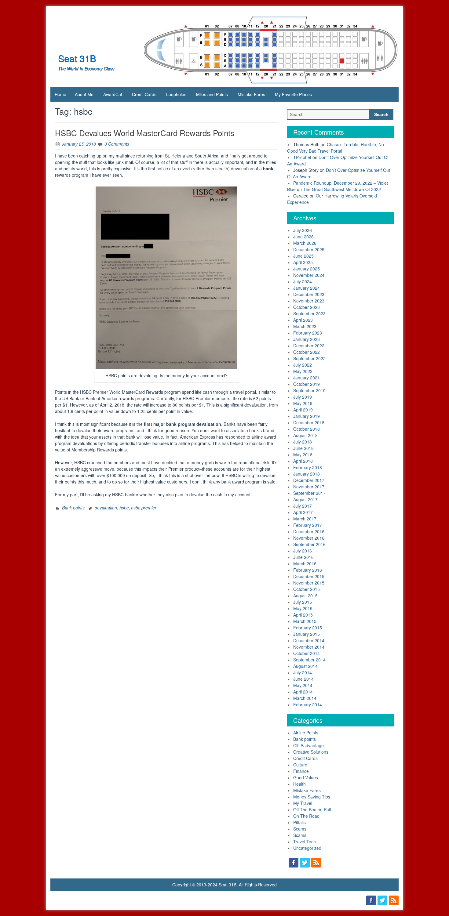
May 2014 (302, 685)
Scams (299, 829)
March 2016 (304, 563)
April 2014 (303, 692)
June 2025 (303, 256)
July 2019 (302, 397)
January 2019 (306, 416)
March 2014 (304, 698)
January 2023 (306, 339)
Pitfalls (299, 822)
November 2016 (308, 538)
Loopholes (176, 94)
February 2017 (307, 525)
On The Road (306, 816)
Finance (301, 771)
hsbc (124, 508)
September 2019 (309, 390)
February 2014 (307, 704)
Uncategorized (307, 848)
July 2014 (302, 672)
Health (299, 784)
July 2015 (302, 602)
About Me (84, 94)
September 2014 (309, 660)
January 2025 (306, 269)
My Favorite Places (293, 94)
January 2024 (306, 288)
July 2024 (302, 281)
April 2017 (303, 512)
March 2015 (304, 621)
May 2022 (302, 371)
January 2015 (306, 634)
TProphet (302, 157)
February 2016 (307, 570)
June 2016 (303, 557)
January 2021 (306, 378)
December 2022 (308, 345)
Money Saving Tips (311, 797)
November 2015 (308, 583)
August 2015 (305, 595)
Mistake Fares (251, 94)
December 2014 (308, 640)
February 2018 (307, 467)
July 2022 (302, 365)
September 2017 (309, 493)
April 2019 (303, 410)
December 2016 (308, 531)
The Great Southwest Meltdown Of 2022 (342, 189)
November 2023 (308, 301)
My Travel (302, 803)
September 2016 (309, 544)
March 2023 (304, 326)
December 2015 (308, 576)
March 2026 (304, 243)
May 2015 (302, 608)
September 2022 (309, 358)
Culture (300, 765)
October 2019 (306, 384)
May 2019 (302, 403)
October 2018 (306, 429)
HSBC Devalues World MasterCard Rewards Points (144, 132)
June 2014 (303, 679)
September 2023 (309, 313)
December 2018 (308, 422)
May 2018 (302, 454)
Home (60, 94)
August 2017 (305, 499)
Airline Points (305, 733)
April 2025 (303, 262)
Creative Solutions (310, 752)
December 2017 (308, 480)
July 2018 (302, 442)
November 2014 (308, 647)
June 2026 (303, 237)
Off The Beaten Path (313, 809)
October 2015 (306, 589)
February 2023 (307, 333)
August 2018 (305, 435)
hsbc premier (143, 508)
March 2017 (304, 519)
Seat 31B (77, 58)
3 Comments (116, 144)
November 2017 (308, 486)
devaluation (106, 508)
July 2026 (302, 230)
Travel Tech (304, 841)
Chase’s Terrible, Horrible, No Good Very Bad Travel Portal (335, 147)
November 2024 (308, 275)
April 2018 (303, 461)
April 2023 (303, 320)
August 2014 (305, 666)
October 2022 (306, 352)
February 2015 (307, 628)
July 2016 (302, 551)
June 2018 (303, 448)
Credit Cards (144, 94)
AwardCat (112, 94)
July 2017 (302, 506)
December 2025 (308, 249)
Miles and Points (212, 94)
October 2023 (306, 307)
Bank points (73, 508)
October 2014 (306, 653)
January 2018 (306, 474)
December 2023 (308, 294)
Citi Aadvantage (308, 745)
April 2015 (303, 615)
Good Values (305, 777)
